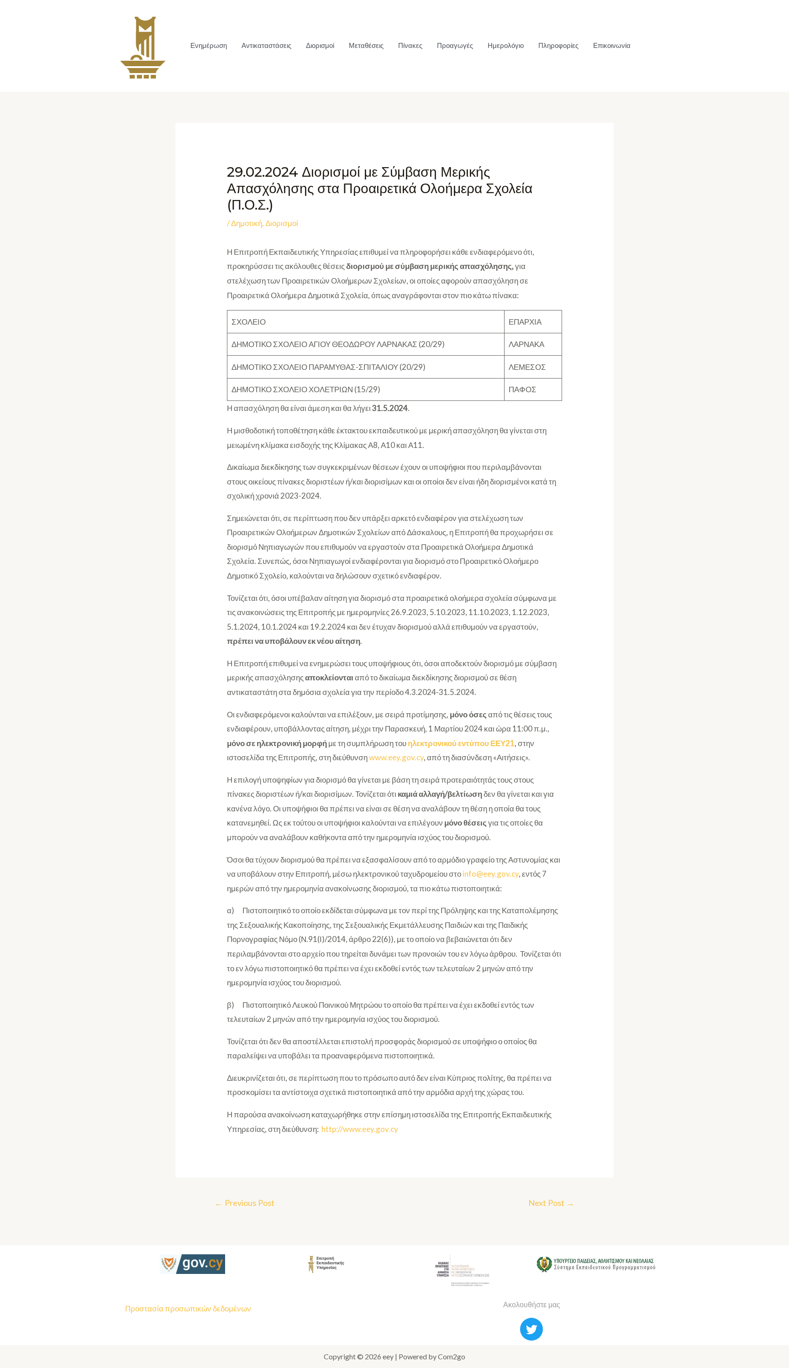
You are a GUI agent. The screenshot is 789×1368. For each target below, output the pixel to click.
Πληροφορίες (558, 45)
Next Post (551, 1203)
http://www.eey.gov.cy (359, 1129)
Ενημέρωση (208, 45)
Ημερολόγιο (506, 45)
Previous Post (244, 1203)
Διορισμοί (320, 45)
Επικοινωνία (612, 45)
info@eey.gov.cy (491, 874)
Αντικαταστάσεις (266, 45)
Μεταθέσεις (366, 45)
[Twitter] (531, 1329)
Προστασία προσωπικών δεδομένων (188, 1308)
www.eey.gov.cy (396, 757)
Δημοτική (246, 223)
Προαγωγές (455, 45)
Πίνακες (410, 45)
